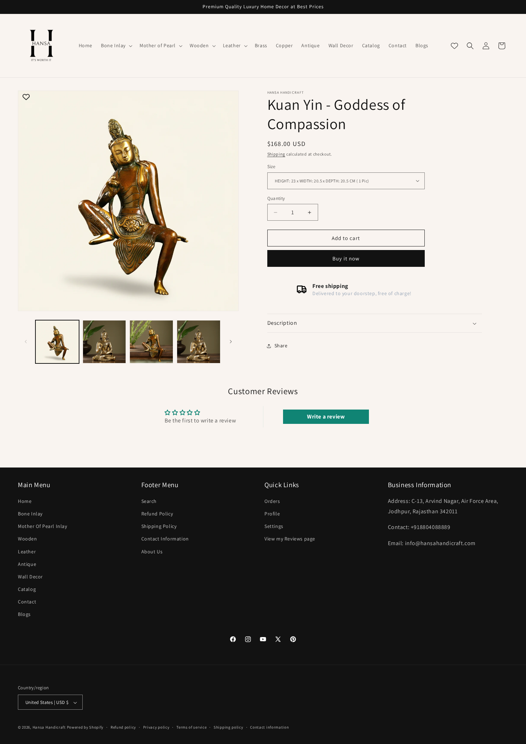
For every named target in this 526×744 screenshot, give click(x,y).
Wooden (27, 539)
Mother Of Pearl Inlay (42, 526)
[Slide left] (26, 341)
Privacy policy (156, 727)
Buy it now (346, 258)
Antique (27, 564)
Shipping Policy (159, 526)
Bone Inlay (30, 513)
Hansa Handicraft (49, 727)
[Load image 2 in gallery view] (104, 342)
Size (271, 166)
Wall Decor (30, 576)
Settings (273, 526)
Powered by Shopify (85, 727)
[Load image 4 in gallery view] (198, 342)
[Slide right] (231, 341)
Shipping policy (228, 727)
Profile (272, 513)
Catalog (27, 589)
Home (24, 501)
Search (149, 501)
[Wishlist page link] (454, 45)
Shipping (276, 154)
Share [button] (281, 345)
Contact (27, 602)
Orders (272, 501)
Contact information (269, 727)
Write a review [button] (326, 416)
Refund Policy (157, 513)
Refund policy (123, 727)
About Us (152, 551)
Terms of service (191, 727)
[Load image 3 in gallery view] (151, 342)
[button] (116, 45)
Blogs (24, 614)
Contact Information (165, 539)
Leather (27, 551)
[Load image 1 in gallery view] (57, 342)
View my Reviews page (289, 539)
